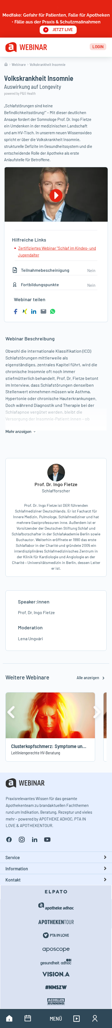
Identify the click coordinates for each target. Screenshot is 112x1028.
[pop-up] (56, 19)
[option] (56, 517)
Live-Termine (27, 1018)
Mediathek (76, 1018)
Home (9, 1018)
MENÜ (56, 1018)
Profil (95, 1018)
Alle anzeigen (88, 677)
